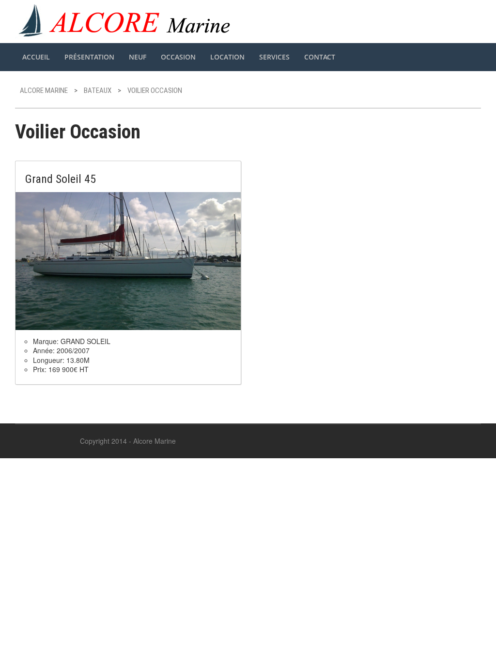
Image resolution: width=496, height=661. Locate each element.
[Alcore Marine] (126, 20)
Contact (319, 56)
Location (227, 56)
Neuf (137, 56)
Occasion (178, 56)
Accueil (36, 56)
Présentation (89, 56)
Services (274, 56)
